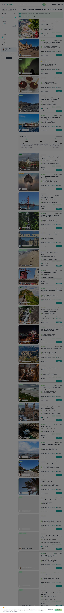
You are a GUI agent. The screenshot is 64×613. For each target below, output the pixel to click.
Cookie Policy (41, 610)
